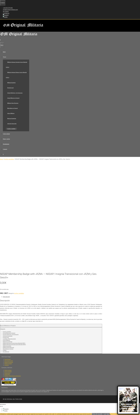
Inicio (4, 51)
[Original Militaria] (19, 36)
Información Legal (8, 360)
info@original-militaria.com (10, 9)
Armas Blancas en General (13, 98)
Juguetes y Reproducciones (9, 338)
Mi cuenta (6, 11)
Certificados (7, 374)
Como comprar (6, 133)
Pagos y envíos (6, 139)
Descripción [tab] (6, 296)
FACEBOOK (6, 13)
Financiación (7, 373)
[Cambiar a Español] (6, 409)
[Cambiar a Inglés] (5, 17)
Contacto (5, 149)
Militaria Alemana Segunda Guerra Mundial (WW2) (14, 344)
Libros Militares (10, 113)
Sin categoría (6, 351)
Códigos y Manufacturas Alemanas (12, 376)
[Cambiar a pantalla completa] (2, 404)
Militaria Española (11, 82)
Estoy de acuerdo (97, 414)
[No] (110, 414)
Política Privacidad (8, 362)
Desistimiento (6, 144)
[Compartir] (3, 404)
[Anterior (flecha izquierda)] (0, 406)
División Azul (10, 87)
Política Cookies (8, 363)
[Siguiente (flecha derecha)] (2, 406)
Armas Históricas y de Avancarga (14, 92)
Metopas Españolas (11, 118)
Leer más (106, 414)
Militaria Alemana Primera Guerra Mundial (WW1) (14, 343)
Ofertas (4, 350)
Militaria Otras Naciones (12, 103)
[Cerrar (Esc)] (5, 404)
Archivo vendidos (11, 128)
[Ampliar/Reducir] (0, 404)
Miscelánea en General (12, 108)
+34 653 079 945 (8, 8)
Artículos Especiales (11, 123)
